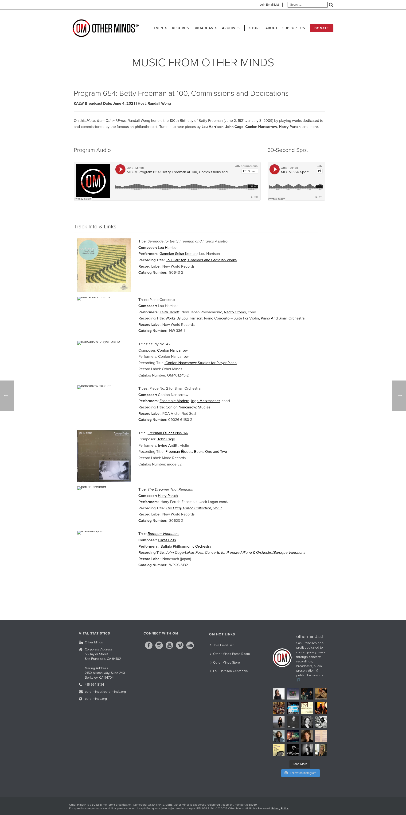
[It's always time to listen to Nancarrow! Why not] (293, 694)
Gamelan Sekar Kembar (178, 253)
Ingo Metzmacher (205, 401)
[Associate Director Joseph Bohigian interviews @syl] (279, 722)
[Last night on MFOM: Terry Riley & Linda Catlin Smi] (321, 750)
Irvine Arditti (168, 445)
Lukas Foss (167, 540)
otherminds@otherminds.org (105, 692)
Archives (231, 28)
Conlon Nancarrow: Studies (188, 407)
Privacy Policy (280, 808)
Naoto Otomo (235, 312)
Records (180, 28)
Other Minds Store (226, 663)
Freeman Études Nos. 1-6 (168, 433)
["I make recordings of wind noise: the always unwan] (293, 708)
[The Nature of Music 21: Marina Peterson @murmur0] (307, 722)
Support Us (293, 28)
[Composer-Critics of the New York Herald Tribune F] (279, 750)
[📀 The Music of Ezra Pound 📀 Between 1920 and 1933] (307, 708)
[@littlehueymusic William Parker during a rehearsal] (321, 708)
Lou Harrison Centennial (230, 671)
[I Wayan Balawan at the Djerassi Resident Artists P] (321, 694)
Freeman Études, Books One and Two (196, 451)
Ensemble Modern (174, 401)
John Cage (166, 439)
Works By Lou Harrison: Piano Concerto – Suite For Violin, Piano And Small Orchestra (235, 318)
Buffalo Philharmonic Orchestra (185, 546)
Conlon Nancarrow (172, 350)
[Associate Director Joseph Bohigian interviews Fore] (307, 694)
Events (160, 28)
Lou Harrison (168, 247)
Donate (321, 28)
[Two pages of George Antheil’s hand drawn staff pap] (321, 736)
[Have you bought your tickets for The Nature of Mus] (279, 694)
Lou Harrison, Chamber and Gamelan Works (201, 260)
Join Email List (269, 5)
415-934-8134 (94, 685)
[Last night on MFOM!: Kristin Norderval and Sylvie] (307, 736)
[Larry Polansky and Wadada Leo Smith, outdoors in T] (321, 722)
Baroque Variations (163, 533)
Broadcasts (205, 28)
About (271, 28)
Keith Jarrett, (170, 312)
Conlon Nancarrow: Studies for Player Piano (200, 363)
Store (255, 28)
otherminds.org (96, 699)
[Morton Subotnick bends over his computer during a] (293, 750)
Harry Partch (168, 495)
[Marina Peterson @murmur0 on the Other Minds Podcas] (307, 750)
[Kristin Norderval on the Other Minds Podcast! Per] (279, 736)
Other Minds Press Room (231, 654)
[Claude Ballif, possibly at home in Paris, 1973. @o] (293, 722)
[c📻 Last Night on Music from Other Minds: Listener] (279, 708)
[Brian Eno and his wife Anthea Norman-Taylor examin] (293, 736)
